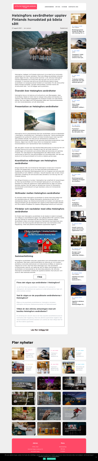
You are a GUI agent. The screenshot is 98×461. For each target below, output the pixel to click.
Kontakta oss (73, 6)
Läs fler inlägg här (40, 330)
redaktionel (64, 28)
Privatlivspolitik (51, 458)
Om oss (57, 6)
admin (73, 52)
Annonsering (49, 6)
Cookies (64, 6)
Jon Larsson (27, 28)
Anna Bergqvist (76, 126)
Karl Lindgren (75, 27)
